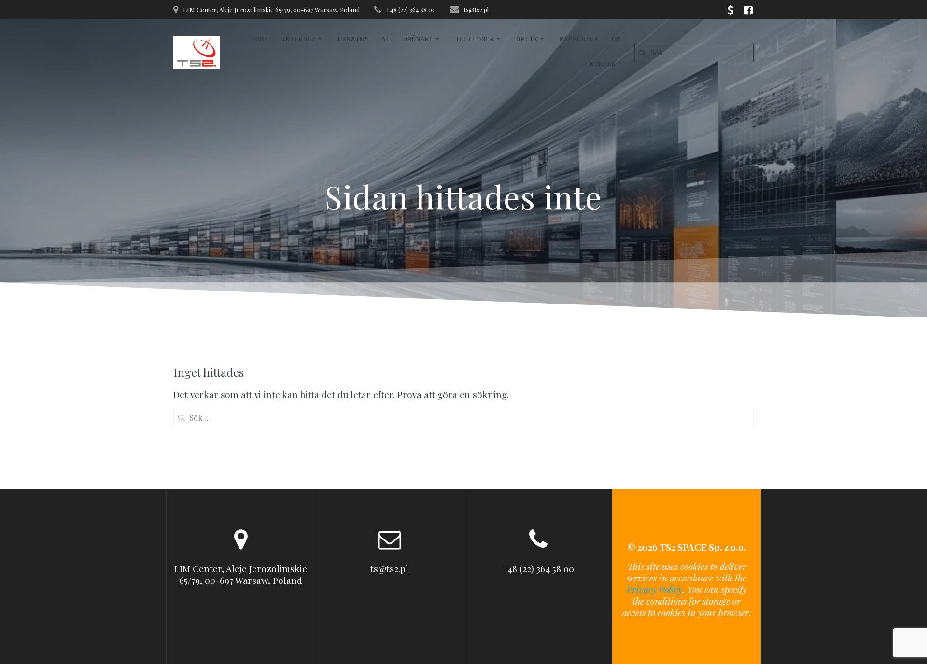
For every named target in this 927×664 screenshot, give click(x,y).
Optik (527, 39)
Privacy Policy (654, 589)
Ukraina (353, 39)
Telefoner (474, 39)
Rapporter (579, 39)
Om (616, 39)
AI (385, 39)
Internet (298, 39)
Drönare (418, 39)
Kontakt (605, 64)
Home (259, 39)
